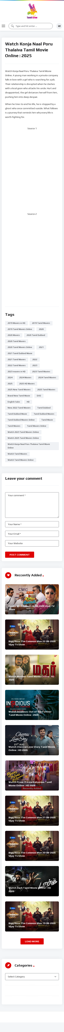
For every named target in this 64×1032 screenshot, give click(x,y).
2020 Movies (14, 335)
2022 (34, 359)
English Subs (14, 402)
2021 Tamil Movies (17, 359)
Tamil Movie (47, 420)
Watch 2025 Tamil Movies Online (23, 438)
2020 (41, 329)
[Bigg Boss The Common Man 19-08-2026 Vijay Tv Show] (32, 916)
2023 (34, 365)
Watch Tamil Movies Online (21, 460)
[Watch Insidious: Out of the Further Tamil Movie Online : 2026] (32, 705)
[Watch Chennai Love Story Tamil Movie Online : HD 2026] (32, 740)
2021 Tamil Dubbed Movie (20, 353)
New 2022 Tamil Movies (19, 408)
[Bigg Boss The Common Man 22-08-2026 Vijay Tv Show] (32, 634)
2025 (10, 383)
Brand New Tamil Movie (19, 396)
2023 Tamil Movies (41, 371)
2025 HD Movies (27, 383)
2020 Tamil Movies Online (20, 347)
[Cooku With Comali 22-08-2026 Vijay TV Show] (32, 599)
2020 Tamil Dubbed (36, 335)
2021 (41, 347)
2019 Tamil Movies (41, 323)
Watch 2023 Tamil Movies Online (23, 432)
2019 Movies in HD (16, 323)
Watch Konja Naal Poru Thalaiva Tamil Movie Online (29, 446)
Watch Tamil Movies (17, 454)
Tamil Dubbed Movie (17, 414)
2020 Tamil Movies (17, 341)
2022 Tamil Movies (17, 365)
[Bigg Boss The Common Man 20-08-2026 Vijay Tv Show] (32, 846)
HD (28, 402)
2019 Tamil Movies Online (20, 329)
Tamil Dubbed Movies (44, 414)
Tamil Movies (14, 426)
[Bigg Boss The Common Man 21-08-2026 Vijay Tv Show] (32, 811)
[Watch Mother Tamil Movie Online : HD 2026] (32, 670)
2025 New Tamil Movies (19, 389)
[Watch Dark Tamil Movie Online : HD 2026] (32, 881)
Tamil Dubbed (44, 408)
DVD (39, 396)
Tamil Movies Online (36, 426)
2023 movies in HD (16, 371)
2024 (10, 377)
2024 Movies (25, 377)
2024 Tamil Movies (47, 377)
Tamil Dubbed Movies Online (21, 420)
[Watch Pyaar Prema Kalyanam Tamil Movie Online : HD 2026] (32, 775)
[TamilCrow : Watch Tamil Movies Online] (32, 11)
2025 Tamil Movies (46, 389)
